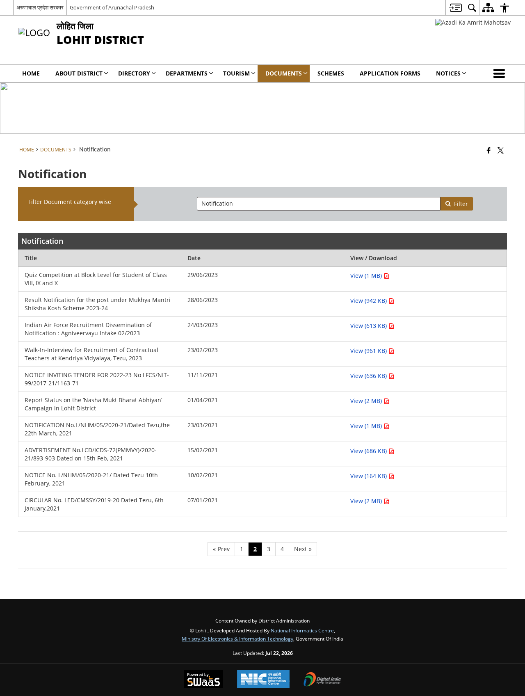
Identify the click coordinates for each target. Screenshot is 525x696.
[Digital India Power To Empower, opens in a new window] (322, 680)
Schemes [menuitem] (330, 73)
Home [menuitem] (31, 73)
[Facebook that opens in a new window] (489, 150)
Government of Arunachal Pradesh (112, 7)
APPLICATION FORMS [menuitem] (390, 73)
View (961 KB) (369, 351)
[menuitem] (455, 7)
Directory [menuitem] (134, 73)
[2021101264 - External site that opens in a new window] (473, 22)
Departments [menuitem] (187, 73)
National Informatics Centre (302, 630)
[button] (501, 73)
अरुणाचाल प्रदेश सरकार (40, 7)
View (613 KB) (369, 326)
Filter (461, 204)
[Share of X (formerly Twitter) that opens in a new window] (500, 150)
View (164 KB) (369, 476)
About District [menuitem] (79, 73)
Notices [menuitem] (448, 73)
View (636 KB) (369, 376)
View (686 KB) (369, 451)
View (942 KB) (369, 300)
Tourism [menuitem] (236, 73)
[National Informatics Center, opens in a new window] (263, 680)
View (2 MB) (366, 401)
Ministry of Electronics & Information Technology (237, 638)
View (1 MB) (366, 275)
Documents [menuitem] (283, 73)
